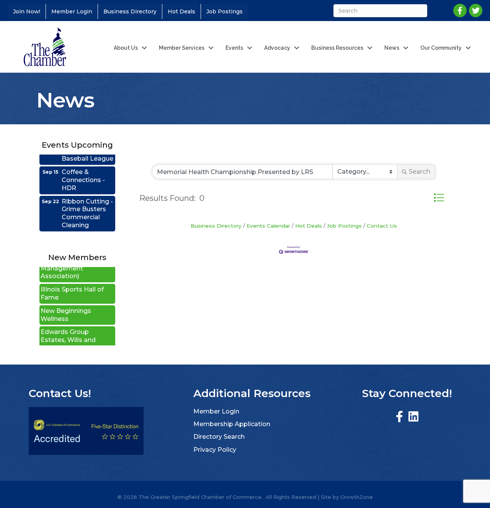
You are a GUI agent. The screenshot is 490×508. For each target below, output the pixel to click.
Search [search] (419, 171)
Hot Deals (181, 11)
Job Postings (224, 11)
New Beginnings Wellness (66, 307)
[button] (439, 197)
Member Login (71, 11)
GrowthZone (356, 497)
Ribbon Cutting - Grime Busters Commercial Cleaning (87, 205)
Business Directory (130, 11)
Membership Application (231, 424)
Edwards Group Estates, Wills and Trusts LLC (68, 332)
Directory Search (219, 436)
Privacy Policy (214, 449)
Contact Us (382, 226)
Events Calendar (268, 226)
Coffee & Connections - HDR (83, 172)
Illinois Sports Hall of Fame (72, 286)
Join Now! (26, 11)
